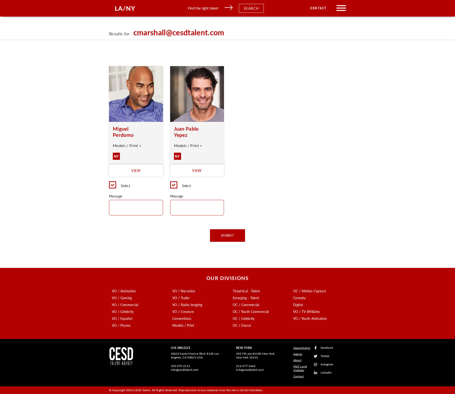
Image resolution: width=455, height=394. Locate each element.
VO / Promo (121, 325)
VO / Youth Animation (310, 318)
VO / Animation (124, 291)
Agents (297, 354)
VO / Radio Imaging (187, 304)
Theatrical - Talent (246, 291)
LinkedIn (326, 373)
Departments (301, 348)
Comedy (299, 297)
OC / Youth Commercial (251, 311)
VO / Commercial (125, 304)
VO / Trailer (181, 297)
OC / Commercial (246, 304)
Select (125, 185)
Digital (298, 304)
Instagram (327, 364)
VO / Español (122, 318)
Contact (318, 8)
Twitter (325, 356)
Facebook (327, 348)
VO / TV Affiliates (306, 311)
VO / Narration (183, 291)
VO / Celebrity (123, 311)
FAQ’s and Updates (300, 368)
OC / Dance (242, 325)
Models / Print (183, 325)
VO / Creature (183, 311)
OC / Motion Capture (309, 291)
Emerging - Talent (246, 297)
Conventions (181, 318)
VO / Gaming (122, 297)
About (297, 360)
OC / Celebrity (244, 318)
